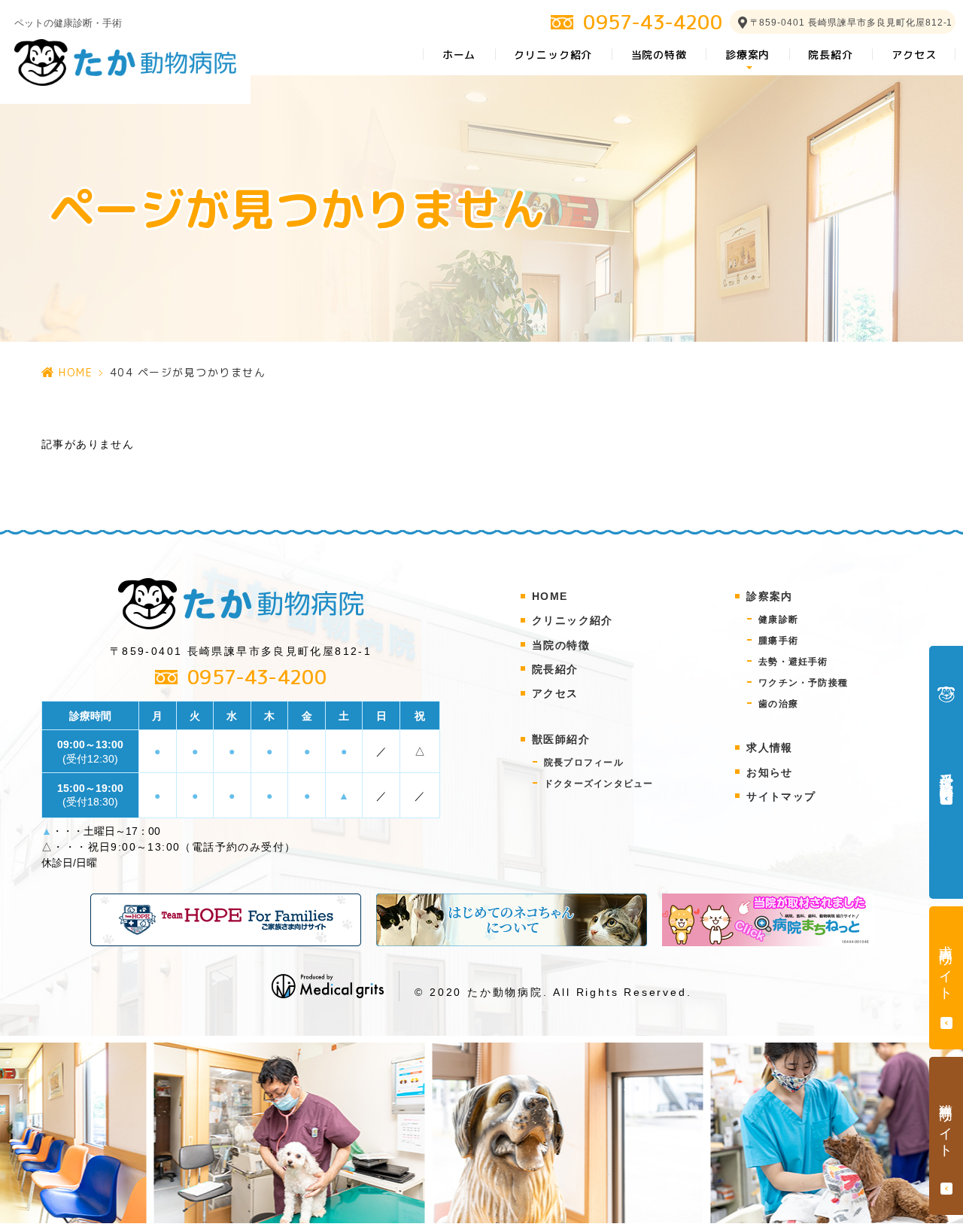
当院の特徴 (659, 54)
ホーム (459, 54)
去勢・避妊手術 (793, 661)
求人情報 (769, 747)
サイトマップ (781, 796)
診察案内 (769, 596)
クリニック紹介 (553, 54)
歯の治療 (778, 704)
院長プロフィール (590, 762)
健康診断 (778, 619)
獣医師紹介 (561, 739)
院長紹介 (830, 54)
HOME (76, 372)
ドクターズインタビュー (605, 783)
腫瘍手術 (778, 640)
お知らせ (769, 772)
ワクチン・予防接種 (803, 682)
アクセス (914, 54)
